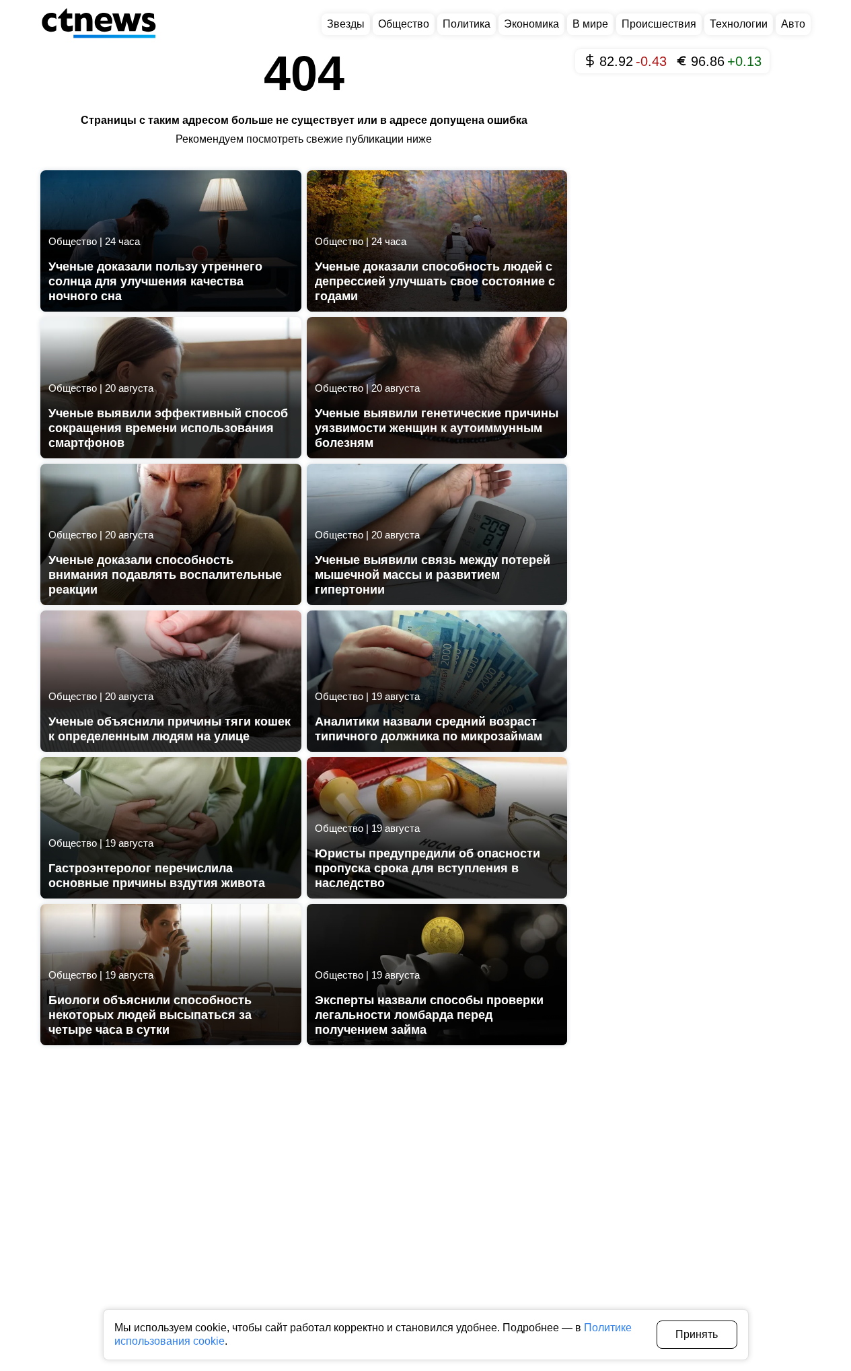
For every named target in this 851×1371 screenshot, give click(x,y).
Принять (696, 1334)
